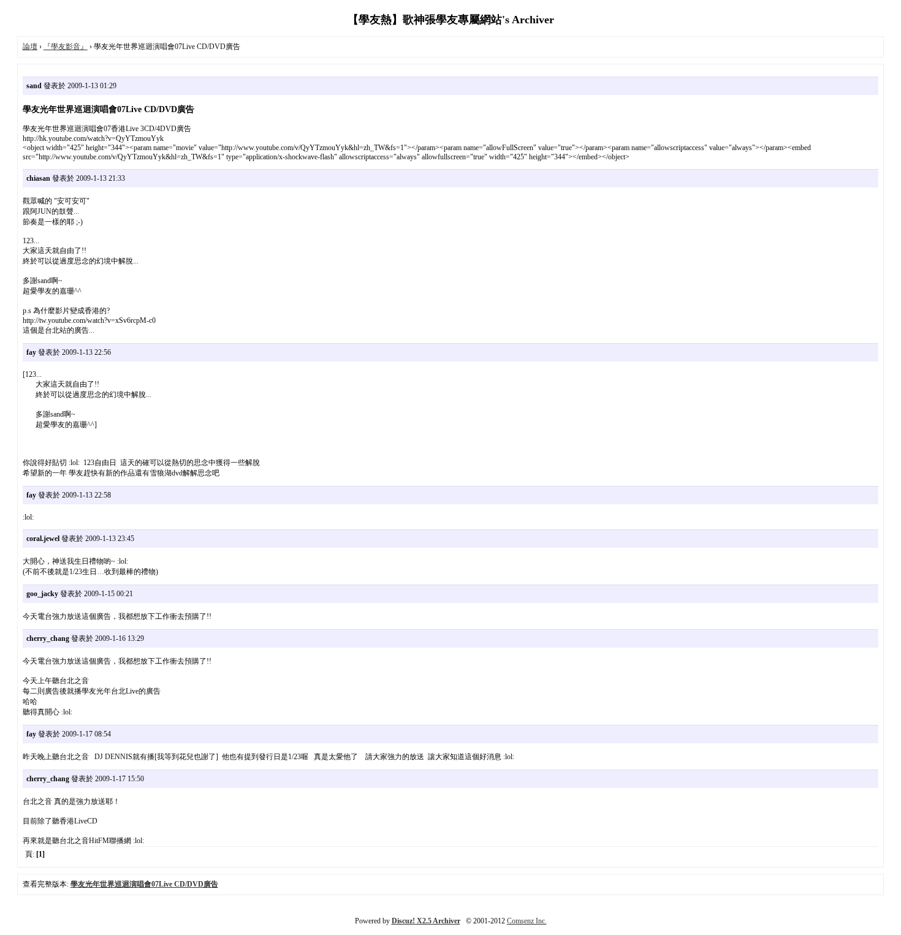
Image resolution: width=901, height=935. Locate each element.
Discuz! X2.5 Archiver (426, 921)
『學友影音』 (66, 46)
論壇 (30, 46)
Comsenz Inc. (527, 921)
